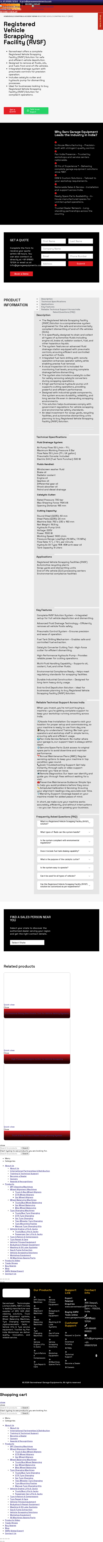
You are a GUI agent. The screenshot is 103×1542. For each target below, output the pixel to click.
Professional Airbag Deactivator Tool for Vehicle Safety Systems (37, 1013)
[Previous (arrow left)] (1, 1281)
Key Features (44, 610)
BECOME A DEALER (32, 4)
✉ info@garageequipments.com (36, 1)
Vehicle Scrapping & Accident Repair (22, 16)
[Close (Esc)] (1, 1538)
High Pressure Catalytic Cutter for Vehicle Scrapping (37, 1059)
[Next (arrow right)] (4, 1281)
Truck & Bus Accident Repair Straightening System (37, 1135)
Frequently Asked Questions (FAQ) (58, 312)
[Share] (4, 1538)
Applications (44, 556)
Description (43, 315)
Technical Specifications (51, 437)
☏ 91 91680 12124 (9, 1)
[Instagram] (96, 1355)
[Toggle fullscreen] (6, 1538)
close (2, 1402)
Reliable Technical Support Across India (60, 702)
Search (25, 1148)
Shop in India (100, 21)
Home (6, 16)
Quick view (9, 1004)
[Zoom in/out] (9, 1538)
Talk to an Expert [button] (35, 110)
